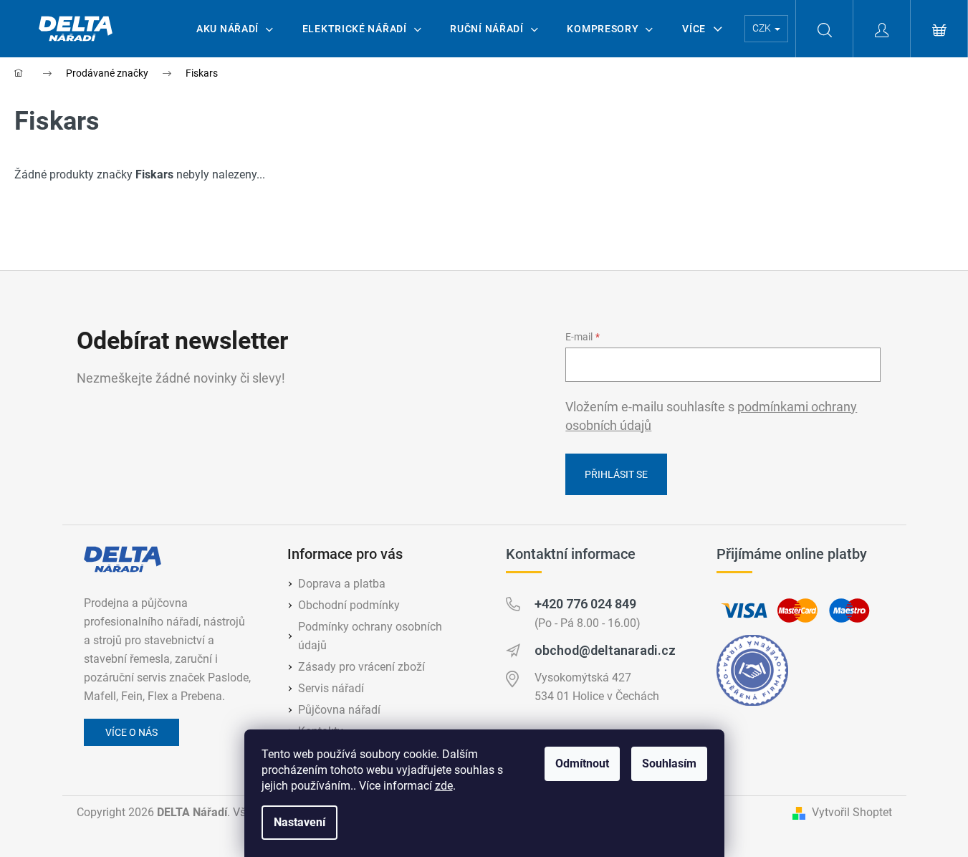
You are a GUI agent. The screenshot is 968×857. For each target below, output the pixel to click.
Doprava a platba (341, 583)
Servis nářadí (331, 688)
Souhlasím (669, 763)
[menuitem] (235, 28)
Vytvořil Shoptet (852, 812)
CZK (762, 28)
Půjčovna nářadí (339, 710)
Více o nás (131, 732)
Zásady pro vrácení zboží (361, 667)
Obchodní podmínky (349, 605)
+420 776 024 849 (585, 603)
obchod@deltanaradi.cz (605, 650)
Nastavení (299, 822)
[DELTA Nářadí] (122, 559)
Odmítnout (582, 763)
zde (444, 786)
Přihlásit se (616, 474)
